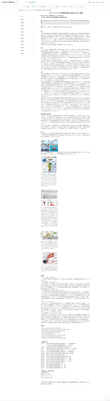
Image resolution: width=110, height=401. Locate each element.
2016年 (22, 47)
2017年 (22, 44)
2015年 (22, 50)
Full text (87, 20)
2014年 (22, 53)
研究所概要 (27, 6)
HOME (19, 10)
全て (22, 16)
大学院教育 (57, 6)
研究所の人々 (34, 6)
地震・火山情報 (64, 6)
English (103, 2)
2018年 (22, 41)
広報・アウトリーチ (73, 6)
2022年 (22, 28)
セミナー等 (50, 6)
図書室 (94, 2)
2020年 (22, 35)
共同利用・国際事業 (42, 6)
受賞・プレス (24, 10)
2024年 (22, 22)
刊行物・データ (82, 6)
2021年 (22, 31)
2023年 (22, 25)
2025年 (22, 19)
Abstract (83, 20)
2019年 (22, 38)
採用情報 (89, 2)
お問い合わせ (98, 2)
